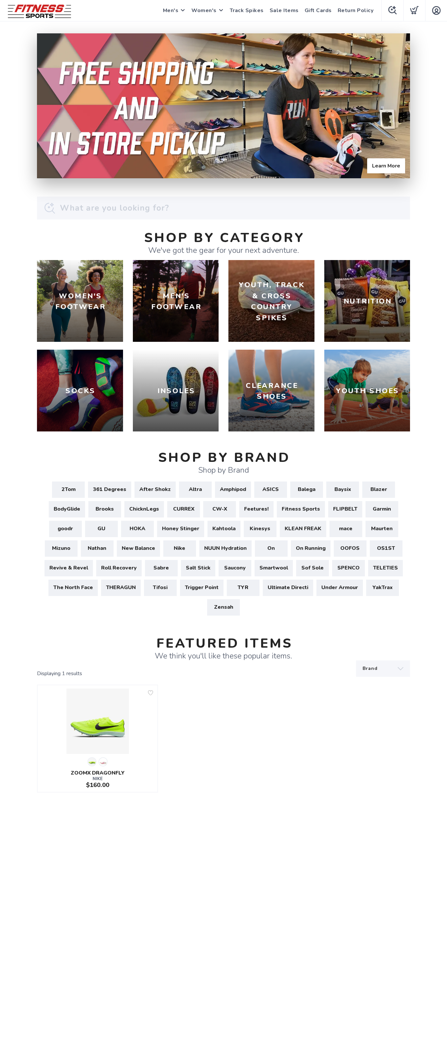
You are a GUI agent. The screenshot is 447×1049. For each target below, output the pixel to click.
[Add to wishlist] (150, 693)
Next (399, 104)
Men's (171, 10)
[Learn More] (223, 105)
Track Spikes (247, 10)
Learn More (386, 165)
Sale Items (284, 10)
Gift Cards (318, 10)
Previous (47, 104)
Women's (204, 10)
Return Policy (356, 10)
